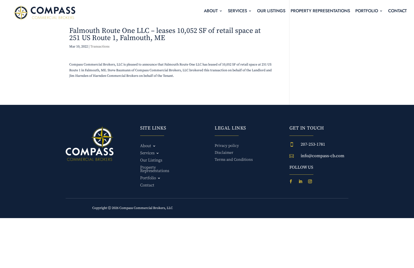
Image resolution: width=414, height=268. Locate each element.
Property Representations (320, 11)
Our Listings (271, 11)
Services (237, 11)
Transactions (99, 46)
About (211, 11)
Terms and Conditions (234, 159)
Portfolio (366, 11)
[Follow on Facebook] (291, 181)
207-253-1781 (313, 144)
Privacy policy (227, 145)
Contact (397, 11)
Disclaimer (224, 152)
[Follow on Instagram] (310, 181)
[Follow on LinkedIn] (300, 181)
